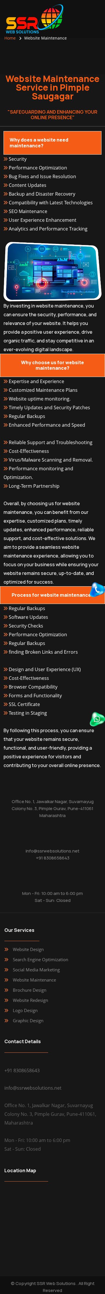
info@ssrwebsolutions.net (52, 851)
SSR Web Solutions (56, 1283)
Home (10, 38)
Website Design (28, 949)
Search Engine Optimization (40, 959)
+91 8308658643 (52, 858)
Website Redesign (30, 1000)
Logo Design (25, 1010)
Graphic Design (28, 1020)
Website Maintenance (34, 980)
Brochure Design (29, 990)
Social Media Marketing (36, 970)
